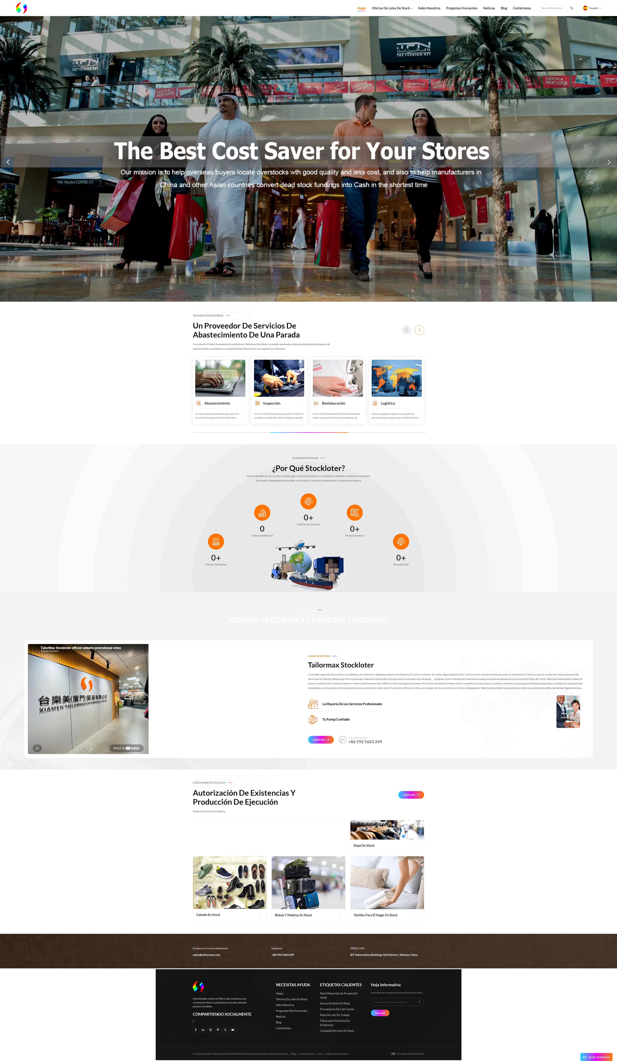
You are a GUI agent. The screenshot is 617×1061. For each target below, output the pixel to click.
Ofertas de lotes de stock (391, 8)
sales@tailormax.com (206, 954)
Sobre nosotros (429, 8)
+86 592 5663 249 (365, 741)
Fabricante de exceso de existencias (335, 1023)
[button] (8, 162)
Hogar (361, 8)
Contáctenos (522, 8)
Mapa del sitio (307, 1053)
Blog (504, 8)
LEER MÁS (319, 739)
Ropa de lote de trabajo (335, 1015)
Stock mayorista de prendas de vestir (339, 995)
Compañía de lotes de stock (337, 1030)
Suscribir (380, 1012)
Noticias (489, 8)
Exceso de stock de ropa (335, 1003)
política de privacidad (336, 1053)
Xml (320, 1053)
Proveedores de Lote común (337, 1009)
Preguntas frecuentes (462, 8)
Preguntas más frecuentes (291, 1010)
